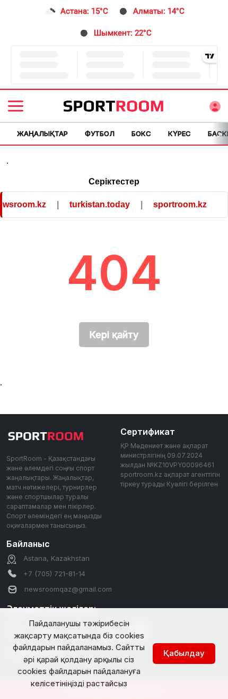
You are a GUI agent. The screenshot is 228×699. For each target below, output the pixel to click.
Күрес (179, 133)
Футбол (100, 133)
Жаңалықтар (42, 133)
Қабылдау (184, 653)
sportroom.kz (177, 204)
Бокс (141, 133)
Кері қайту (114, 334)
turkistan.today (96, 204)
